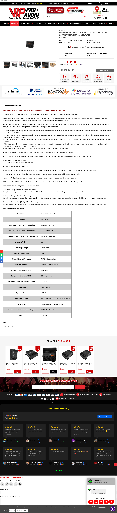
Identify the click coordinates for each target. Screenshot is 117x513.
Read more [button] (8, 434)
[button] (71, 64)
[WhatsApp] (90, 502)
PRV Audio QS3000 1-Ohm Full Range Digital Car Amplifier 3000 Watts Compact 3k (85, 365)
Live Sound (38, 23)
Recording (102, 23)
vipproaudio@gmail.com (67, 399)
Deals (110, 23)
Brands (5, 23)
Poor (7, 484)
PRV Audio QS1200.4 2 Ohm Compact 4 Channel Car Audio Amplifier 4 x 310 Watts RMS (49, 365)
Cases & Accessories (75, 23)
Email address (4, 489)
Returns (34, 3)
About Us (22, 3)
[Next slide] (57, 65)
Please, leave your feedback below (10, 496)
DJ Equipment (62, 23)
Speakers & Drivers (25, 23)
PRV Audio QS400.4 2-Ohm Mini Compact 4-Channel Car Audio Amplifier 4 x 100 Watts (13, 365)
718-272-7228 (107, 394)
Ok (11, 484)
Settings (4, 510)
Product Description (13, 106)
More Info (10, 372)
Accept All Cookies (22, 510)
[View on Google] (4, 440)
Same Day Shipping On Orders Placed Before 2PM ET (62, 3)
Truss (86, 23)
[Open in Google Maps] (101, 502)
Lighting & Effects (49, 23)
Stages (94, 23)
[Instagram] (96, 502)
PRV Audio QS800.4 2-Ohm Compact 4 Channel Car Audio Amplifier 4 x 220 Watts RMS (31, 365)
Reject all (12, 510)
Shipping (28, 3)
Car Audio (13, 23)
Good (16, 484)
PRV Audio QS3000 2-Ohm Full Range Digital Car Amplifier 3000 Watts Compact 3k (67, 365)
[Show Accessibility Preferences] (112, 508)
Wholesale (39, 3)
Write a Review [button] (62, 37)
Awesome (20, 484)
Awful (2, 484)
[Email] (111, 502)
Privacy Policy (102, 507)
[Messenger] (106, 502)
